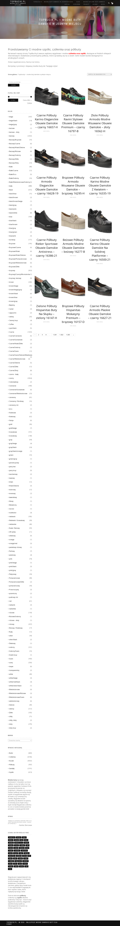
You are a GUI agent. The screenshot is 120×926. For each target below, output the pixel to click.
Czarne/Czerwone (15, 336)
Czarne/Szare (14, 351)
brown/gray (13, 301)
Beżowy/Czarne (14, 144)
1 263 (68, 335)
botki (103, 4)
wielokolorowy (14, 701)
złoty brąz (12, 728)
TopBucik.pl (18, 1)
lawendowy (13, 497)
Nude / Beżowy (14, 528)
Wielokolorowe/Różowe (17, 693)
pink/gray (12, 570)
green (11, 455)
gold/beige (13, 428)
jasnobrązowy (14, 463)
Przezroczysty (14, 590)
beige (11, 117)
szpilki (67, 4)
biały (10, 186)
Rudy (11, 632)
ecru (10, 409)
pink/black (12, 566)
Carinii (16, 845)
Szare (11, 659)
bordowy (12, 240)
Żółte (11, 713)
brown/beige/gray (15, 290)
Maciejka (27, 853)
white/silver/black (15, 686)
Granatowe (13, 432)
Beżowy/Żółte (14, 159)
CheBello (22, 845)
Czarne (11, 332)
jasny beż (12, 467)
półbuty (86, 4)
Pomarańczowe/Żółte (16, 582)
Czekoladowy (13, 382)
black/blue (12, 194)
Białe (11, 167)
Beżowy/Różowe (15, 151)
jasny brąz (12, 470)
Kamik (10, 853)
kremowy (12, 493)
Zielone (11, 705)
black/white (13, 213)
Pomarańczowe (14, 578)
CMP (27, 845)
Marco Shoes (12, 855)
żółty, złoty (13, 720)
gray (10, 440)
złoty (10, 724)
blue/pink (12, 236)
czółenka (76, 4)
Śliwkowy (12, 643)
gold (10, 424)
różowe (11, 613)
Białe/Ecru (12, 174)
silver (11, 636)
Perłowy (12, 551)
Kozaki (11, 761)
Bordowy (11, 842)
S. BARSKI (11, 861)
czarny (11, 378)
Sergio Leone (18, 861)
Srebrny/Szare (14, 651)
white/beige (13, 678)
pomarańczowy (14, 586)
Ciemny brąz (13, 320)
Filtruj (13, 100)
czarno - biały (13, 374)
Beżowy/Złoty (14, 163)
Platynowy (12, 574)
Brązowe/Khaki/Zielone (17, 255)
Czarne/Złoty (13, 370)
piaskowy (12, 555)
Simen (10, 863)
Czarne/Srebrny (14, 347)
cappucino (12, 313)
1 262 (61, 335)
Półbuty (12, 765)
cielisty (11, 317)
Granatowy (13, 436)
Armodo (18, 837)
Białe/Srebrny (14, 178)
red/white (12, 609)
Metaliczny (13, 505)
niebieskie (12, 524)
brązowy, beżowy (15, 278)
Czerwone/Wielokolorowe (18, 393)
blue (10, 217)
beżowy (11, 136)
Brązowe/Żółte (14, 267)
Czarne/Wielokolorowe (17, 359)
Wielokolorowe (14, 689)
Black (11, 190)
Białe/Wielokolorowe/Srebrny (19, 182)
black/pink (12, 209)
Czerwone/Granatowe (16, 390)
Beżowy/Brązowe (15, 140)
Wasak (16, 866)
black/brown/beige (15, 201)
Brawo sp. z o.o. (18, 842)
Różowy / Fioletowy (15, 628)
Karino (15, 853)
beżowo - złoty (14, 132)
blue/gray (12, 228)
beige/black (13, 121)
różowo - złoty (14, 620)
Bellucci (10, 840)
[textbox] (20, 740)
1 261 (55, 335)
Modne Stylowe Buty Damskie (94, 1)
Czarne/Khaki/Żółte (16, 344)
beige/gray (13, 124)
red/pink (12, 605)
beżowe (12, 128)
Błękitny (12, 305)
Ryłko (15, 858)
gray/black (12, 447)
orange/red (13, 543)
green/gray (13, 459)
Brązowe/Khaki (14, 251)
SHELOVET (25, 861)
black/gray (12, 205)
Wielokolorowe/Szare (16, 697)
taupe (11, 666)
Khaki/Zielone (14, 486)
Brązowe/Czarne (15, 247)
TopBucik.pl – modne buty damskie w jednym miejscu (53, 1)
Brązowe (12, 244)
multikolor (12, 513)
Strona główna (12, 74)
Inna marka (24, 850)
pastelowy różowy (15, 547)
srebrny (12, 647)
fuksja (11, 420)
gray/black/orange (15, 451)
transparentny (14, 670)
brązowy (12, 270)
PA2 (29, 855)
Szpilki (11, 772)
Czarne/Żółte (13, 367)
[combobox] (20, 740)
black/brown (13, 197)
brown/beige (13, 286)
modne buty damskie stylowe (18, 4)
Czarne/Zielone (14, 363)
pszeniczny (13, 593)
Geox (27, 848)
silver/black (13, 639)
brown (11, 282)
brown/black (13, 293)
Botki (11, 753)
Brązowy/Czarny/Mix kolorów (19, 274)
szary (11, 663)
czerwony (12, 397)
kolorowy (12, 490)
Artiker (24, 837)
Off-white (12, 532)
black (26, 840)
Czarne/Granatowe (15, 340)
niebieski (12, 516)
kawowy (12, 478)
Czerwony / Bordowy (16, 401)
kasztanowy (13, 474)
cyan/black (12, 328)
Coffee (11, 324)
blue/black (12, 221)
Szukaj (13, 85)
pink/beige (13, 563)
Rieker (10, 858)
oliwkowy (12, 536)
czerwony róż (13, 405)
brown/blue (13, 297)
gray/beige (13, 443)
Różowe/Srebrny (15, 616)
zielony (11, 709)
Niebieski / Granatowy (17, 520)
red (10, 601)
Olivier (24, 855)
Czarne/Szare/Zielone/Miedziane (20, 355)
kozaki (95, 4)
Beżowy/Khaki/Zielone (17, 147)
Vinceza (10, 866)
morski (11, 509)
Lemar (21, 853)
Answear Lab (12, 837)
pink (10, 559)
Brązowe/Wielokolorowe (17, 263)
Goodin (10, 850)
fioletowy (12, 417)
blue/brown (13, 224)
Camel (11, 309)
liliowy (11, 501)
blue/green (13, 232)
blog (78, 1)
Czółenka (12, 757)
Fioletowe (12, 413)
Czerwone (12, 386)
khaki (11, 482)
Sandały (12, 768)
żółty (10, 716)
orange (11, 540)
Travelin (25, 863)
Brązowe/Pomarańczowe (18, 259)
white (11, 674)
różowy (11, 624)
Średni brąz (13, 655)
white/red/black (14, 682)
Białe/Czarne (13, 170)
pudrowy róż (13, 597)
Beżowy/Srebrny (15, 155)
